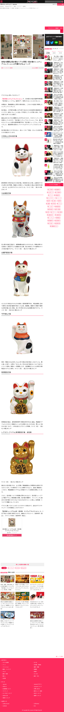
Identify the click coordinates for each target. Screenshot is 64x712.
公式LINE (56, 42)
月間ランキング (6, 698)
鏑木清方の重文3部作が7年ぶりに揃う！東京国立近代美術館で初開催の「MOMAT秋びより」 (58, 142)
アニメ (51, 195)
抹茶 (48, 212)
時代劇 (54, 203)
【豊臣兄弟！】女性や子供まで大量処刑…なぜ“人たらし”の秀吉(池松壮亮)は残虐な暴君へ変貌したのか (58, 117)
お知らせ (5, 686)
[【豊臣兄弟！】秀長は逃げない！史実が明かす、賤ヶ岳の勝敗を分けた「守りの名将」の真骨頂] (48, 71)
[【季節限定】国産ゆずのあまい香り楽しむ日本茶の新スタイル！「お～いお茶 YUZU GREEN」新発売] (48, 166)
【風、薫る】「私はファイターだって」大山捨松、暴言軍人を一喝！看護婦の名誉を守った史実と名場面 (58, 104)
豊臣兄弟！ (51, 215)
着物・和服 (36, 667)
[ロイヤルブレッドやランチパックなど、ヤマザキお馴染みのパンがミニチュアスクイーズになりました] (37, 579)
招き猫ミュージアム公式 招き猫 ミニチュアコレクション (12, 529)
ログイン (55, 4)
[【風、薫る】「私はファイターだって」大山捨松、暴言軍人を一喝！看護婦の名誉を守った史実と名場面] (48, 102)
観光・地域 (5, 674)
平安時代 (59, 192)
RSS (60, 42)
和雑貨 (24, 6)
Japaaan (32, 1)
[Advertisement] (22, 22)
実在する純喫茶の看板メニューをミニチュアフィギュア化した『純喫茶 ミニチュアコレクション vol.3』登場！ (7, 605)
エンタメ (36, 674)
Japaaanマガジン (9, 6)
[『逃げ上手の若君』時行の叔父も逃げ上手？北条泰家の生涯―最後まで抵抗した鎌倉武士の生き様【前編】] (48, 96)
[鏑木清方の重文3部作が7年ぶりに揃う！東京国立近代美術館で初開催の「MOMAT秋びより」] (48, 141)
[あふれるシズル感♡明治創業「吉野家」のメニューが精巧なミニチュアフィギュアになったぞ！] (22, 596)
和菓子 (35, 671)
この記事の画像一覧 (23, 564)
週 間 (54, 52)
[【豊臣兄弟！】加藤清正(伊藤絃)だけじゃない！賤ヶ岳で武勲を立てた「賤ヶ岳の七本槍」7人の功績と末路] (48, 83)
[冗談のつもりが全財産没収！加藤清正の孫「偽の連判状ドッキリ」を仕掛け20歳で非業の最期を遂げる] (48, 153)
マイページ (5, 691)
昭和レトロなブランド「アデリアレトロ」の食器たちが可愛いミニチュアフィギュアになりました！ (7, 623)
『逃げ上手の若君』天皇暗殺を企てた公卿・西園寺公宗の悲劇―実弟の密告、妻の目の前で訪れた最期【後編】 (58, 181)
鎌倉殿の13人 (55, 226)
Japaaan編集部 (35, 67)
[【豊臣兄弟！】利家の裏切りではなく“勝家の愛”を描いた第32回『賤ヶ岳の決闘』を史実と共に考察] (48, 90)
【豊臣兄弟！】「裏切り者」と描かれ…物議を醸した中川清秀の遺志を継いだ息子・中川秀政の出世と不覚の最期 (58, 123)
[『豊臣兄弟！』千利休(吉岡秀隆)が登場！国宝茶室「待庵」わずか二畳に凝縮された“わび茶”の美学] (48, 77)
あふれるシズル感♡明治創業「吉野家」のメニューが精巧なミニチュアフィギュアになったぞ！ (22, 604)
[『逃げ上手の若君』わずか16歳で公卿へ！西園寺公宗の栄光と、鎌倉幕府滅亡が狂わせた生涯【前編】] (48, 173)
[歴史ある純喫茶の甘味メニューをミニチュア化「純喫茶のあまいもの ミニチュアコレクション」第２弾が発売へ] (37, 615)
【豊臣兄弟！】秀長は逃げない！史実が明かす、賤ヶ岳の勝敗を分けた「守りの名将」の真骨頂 (58, 71)
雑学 (49, 201)
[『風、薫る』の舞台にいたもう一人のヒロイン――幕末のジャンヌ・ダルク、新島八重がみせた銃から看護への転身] (48, 58)
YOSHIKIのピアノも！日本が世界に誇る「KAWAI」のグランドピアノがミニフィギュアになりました (37, 604)
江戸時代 (51, 189)
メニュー (1, 1)
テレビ (60, 203)
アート (4, 664)
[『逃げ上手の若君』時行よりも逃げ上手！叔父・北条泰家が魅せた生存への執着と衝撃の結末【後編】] (48, 128)
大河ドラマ (51, 192)
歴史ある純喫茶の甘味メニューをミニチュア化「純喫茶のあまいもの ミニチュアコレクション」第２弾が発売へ (37, 624)
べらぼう (51, 206)
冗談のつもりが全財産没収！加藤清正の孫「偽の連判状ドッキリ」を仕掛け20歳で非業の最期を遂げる (58, 155)
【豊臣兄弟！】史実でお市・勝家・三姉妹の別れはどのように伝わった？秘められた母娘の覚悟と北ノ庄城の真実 (58, 149)
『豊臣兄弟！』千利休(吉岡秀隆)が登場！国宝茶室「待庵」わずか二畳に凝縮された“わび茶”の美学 (58, 79)
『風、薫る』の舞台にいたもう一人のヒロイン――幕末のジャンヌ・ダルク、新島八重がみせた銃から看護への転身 (58, 59)
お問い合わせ (37, 688)
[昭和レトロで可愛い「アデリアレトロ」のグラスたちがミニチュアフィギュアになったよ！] (22, 579)
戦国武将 (58, 195)
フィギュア (51, 217)
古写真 (4, 678)
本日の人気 (5, 695)
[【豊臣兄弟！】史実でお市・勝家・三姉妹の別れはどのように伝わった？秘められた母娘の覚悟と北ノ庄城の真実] (48, 147)
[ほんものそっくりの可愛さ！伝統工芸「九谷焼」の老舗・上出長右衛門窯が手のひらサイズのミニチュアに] (48, 134)
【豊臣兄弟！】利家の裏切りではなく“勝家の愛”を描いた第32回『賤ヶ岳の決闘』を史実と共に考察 (58, 91)
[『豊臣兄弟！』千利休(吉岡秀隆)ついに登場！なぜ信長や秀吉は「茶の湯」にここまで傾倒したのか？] (48, 109)
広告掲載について (7, 688)
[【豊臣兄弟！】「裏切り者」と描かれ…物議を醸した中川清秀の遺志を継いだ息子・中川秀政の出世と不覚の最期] (48, 122)
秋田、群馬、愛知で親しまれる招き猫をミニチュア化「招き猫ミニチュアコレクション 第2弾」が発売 (7, 587)
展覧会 (58, 217)
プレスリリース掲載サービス (55, 28)
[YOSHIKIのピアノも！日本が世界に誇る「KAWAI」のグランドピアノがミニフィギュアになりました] (37, 596)
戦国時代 (58, 189)
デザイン (54, 212)
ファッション (6, 667)
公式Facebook (47, 42)
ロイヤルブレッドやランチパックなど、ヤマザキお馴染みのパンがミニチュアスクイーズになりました (36, 587)
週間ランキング (37, 695)
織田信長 (58, 206)
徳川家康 (58, 209)
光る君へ (51, 223)
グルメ (4, 671)
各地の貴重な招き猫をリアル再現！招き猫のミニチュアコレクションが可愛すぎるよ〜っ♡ (19, 8)
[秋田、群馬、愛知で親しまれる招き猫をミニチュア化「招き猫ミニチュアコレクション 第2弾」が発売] (8, 579)
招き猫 (18, 568)
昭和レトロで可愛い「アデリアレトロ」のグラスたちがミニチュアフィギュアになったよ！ (22, 587)
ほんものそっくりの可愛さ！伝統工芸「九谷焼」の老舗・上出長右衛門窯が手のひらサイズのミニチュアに (58, 136)
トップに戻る (60, 656)
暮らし (4, 676)
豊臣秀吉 (59, 215)
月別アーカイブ (37, 693)
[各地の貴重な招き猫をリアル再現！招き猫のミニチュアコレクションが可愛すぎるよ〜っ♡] (22, 46)
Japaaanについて (38, 686)
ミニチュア (11, 568)
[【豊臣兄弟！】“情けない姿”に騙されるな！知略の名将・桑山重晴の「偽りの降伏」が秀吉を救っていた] (48, 64)
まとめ (35, 662)
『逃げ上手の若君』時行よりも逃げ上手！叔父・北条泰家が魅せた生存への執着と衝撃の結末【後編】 (58, 130)
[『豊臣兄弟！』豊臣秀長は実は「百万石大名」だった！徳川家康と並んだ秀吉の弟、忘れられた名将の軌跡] (48, 160)
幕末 (60, 201)
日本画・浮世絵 (37, 664)
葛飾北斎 (58, 223)
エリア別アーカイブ (7, 693)
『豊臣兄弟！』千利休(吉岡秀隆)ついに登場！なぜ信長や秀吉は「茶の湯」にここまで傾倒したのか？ (58, 110)
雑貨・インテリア (17, 6)
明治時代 (51, 209)
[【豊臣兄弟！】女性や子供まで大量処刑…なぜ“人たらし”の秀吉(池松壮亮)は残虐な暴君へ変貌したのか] (48, 115)
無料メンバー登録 (38, 691)
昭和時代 (58, 220)
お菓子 (54, 201)
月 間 (60, 52)
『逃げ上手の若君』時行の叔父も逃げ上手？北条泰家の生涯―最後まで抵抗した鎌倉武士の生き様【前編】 (58, 98)
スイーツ (59, 198)
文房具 (60, 212)
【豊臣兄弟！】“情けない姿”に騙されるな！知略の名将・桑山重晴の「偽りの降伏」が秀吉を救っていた (58, 66)
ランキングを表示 (53, 184)
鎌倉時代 (51, 220)
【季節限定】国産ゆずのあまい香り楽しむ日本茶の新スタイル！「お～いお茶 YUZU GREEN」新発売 (58, 168)
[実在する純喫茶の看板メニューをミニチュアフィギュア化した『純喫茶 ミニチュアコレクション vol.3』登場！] (8, 596)
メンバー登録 (61, 4)
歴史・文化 (36, 676)
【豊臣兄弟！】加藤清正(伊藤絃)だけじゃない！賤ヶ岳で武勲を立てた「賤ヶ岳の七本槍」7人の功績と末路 (58, 85)
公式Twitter (52, 42)
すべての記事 (6, 662)
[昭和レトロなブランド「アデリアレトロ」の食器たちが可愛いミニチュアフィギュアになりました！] (8, 615)
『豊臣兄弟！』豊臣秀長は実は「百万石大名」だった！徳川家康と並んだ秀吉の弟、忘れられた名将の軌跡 (58, 161)
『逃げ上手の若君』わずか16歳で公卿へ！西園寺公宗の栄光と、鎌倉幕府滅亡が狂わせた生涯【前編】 (58, 174)
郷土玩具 (24, 568)
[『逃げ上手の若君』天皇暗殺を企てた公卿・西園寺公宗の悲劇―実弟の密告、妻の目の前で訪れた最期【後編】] (48, 179)
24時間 (48, 52)
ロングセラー (51, 198)
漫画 (49, 203)
